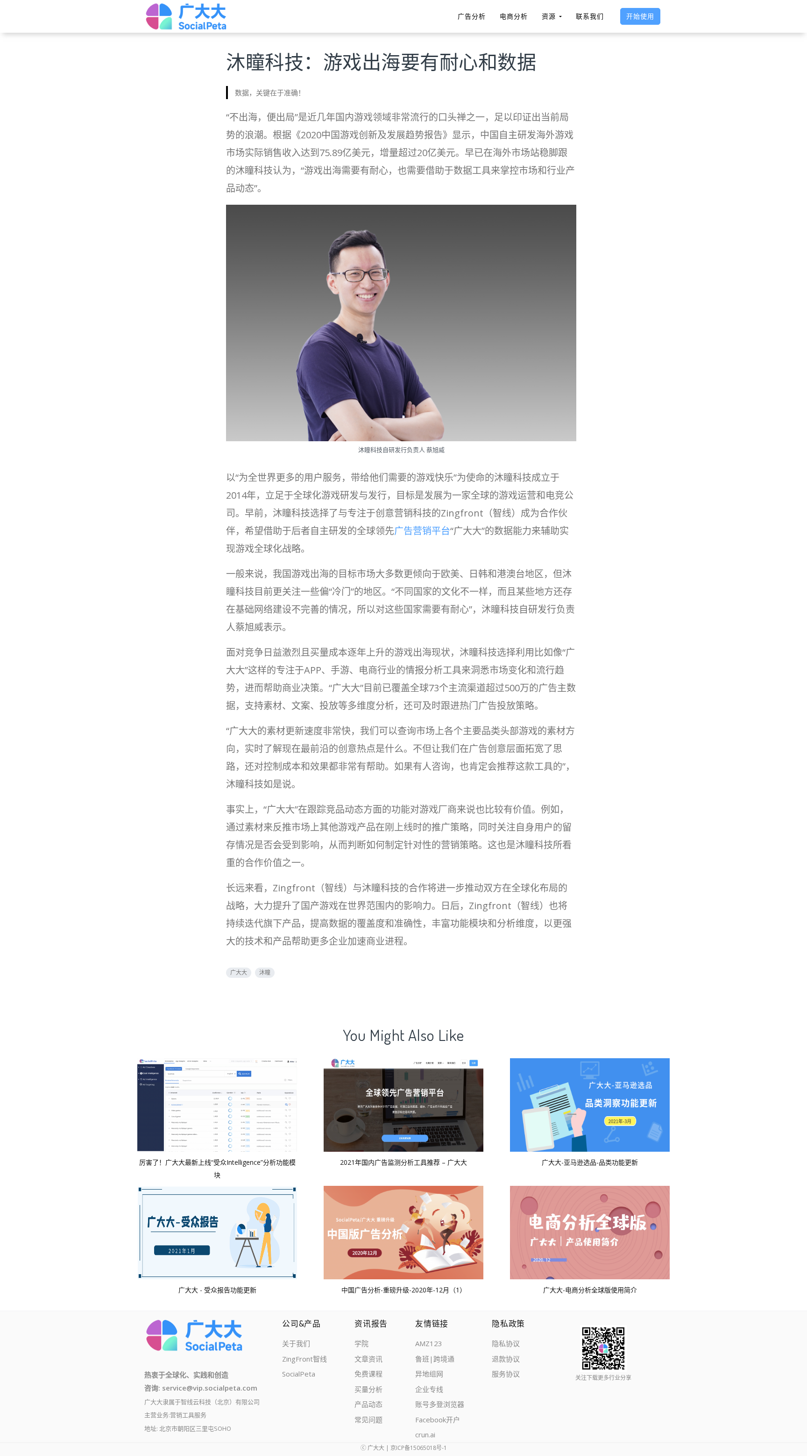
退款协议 (506, 1358)
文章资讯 (368, 1358)
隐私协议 (506, 1343)
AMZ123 (428, 1343)
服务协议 (506, 1373)
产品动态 (368, 1404)
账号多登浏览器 (439, 1404)
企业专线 (429, 1389)
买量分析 (368, 1389)
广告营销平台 (422, 530)
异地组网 (429, 1373)
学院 (361, 1343)
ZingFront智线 (304, 1358)
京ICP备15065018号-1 (418, 1448)
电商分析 (514, 16)
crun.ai (425, 1434)
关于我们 (296, 1343)
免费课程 (368, 1373)
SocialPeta (298, 1373)
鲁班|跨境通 (434, 1358)
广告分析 (472, 16)
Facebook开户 (437, 1419)
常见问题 (368, 1419)
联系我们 (590, 16)
